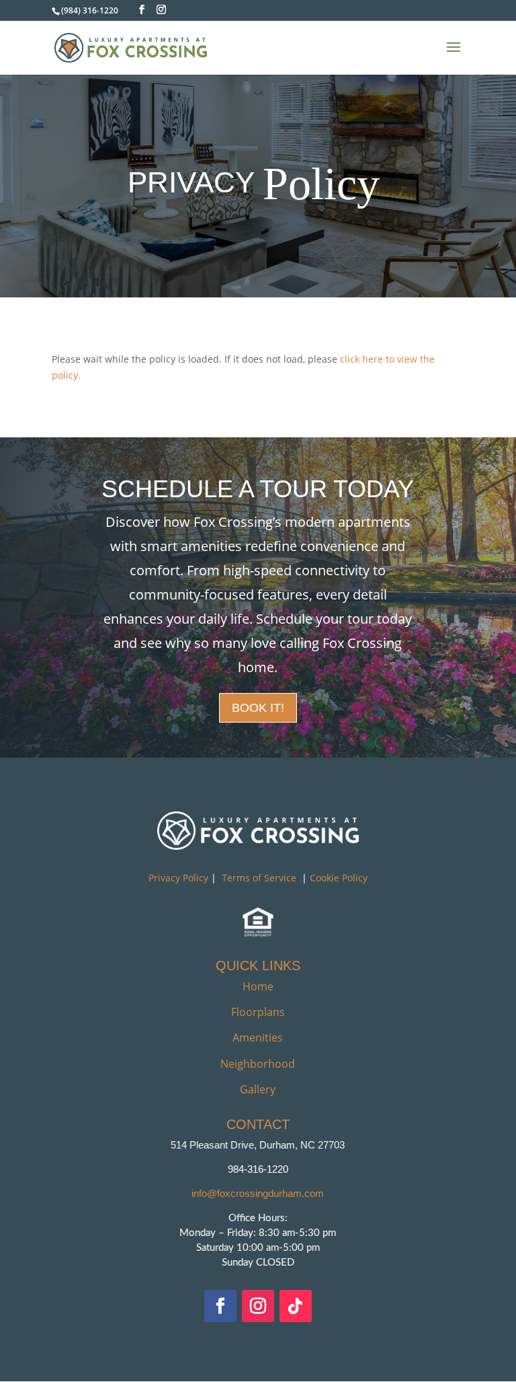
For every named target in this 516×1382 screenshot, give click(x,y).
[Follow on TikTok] (296, 1306)
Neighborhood (257, 1063)
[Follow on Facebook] (220, 1306)
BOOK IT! (258, 708)
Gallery (257, 1089)
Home (258, 986)
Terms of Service (259, 877)
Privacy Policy (178, 877)
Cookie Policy (339, 877)
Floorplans (258, 1012)
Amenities (257, 1037)
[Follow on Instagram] (258, 1306)
